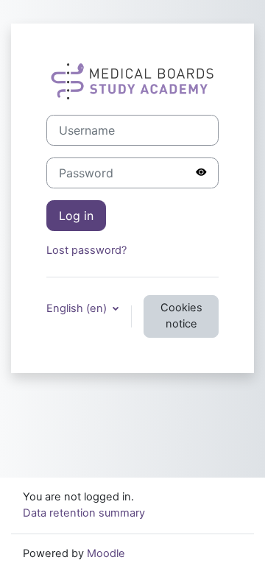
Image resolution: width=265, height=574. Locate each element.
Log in (76, 215)
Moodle (106, 553)
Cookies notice (181, 315)
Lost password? (86, 250)
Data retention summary (84, 513)
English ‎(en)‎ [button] (78, 308)
